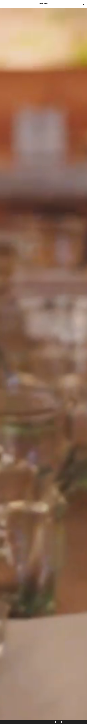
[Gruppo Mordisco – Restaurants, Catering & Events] (43, 4)
